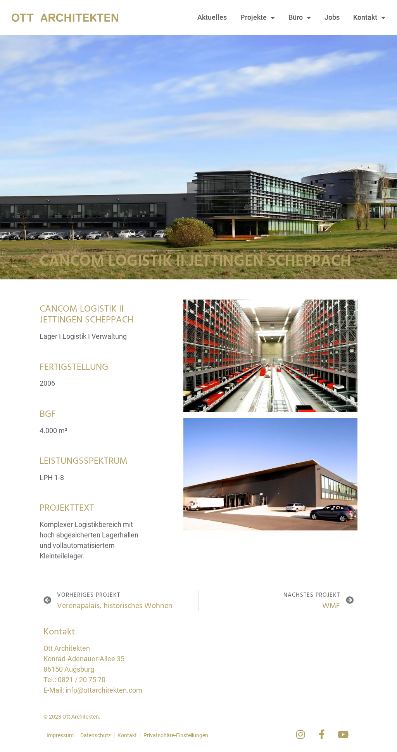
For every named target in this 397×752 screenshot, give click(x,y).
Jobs (332, 17)
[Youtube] (343, 734)
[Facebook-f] (321, 734)
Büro (295, 17)
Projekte (253, 17)
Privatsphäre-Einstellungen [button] (175, 735)
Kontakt (365, 17)
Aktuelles (212, 17)
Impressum (60, 735)
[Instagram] (300, 734)
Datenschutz (95, 735)
